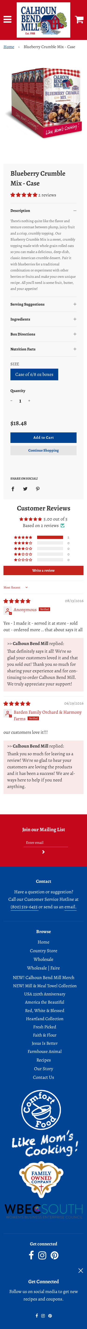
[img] (16, 601)
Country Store (43, 951)
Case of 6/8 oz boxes (34, 374)
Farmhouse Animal (45, 1051)
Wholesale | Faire (43, 968)
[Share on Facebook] (14, 489)
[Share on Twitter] (25, 489)
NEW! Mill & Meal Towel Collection (45, 986)
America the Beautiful (44, 1002)
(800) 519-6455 (25, 907)
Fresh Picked (44, 1027)
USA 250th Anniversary (44, 994)
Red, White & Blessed (44, 1011)
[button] (24, 195)
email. (70, 907)
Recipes (43, 1060)
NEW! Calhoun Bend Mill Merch (43, 977)
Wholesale (43, 959)
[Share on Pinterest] (38, 489)
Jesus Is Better (45, 1043)
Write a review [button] (43, 570)
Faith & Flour (44, 1035)
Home (8, 47)
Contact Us (43, 1077)
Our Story (43, 1068)
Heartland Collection (44, 1019)
